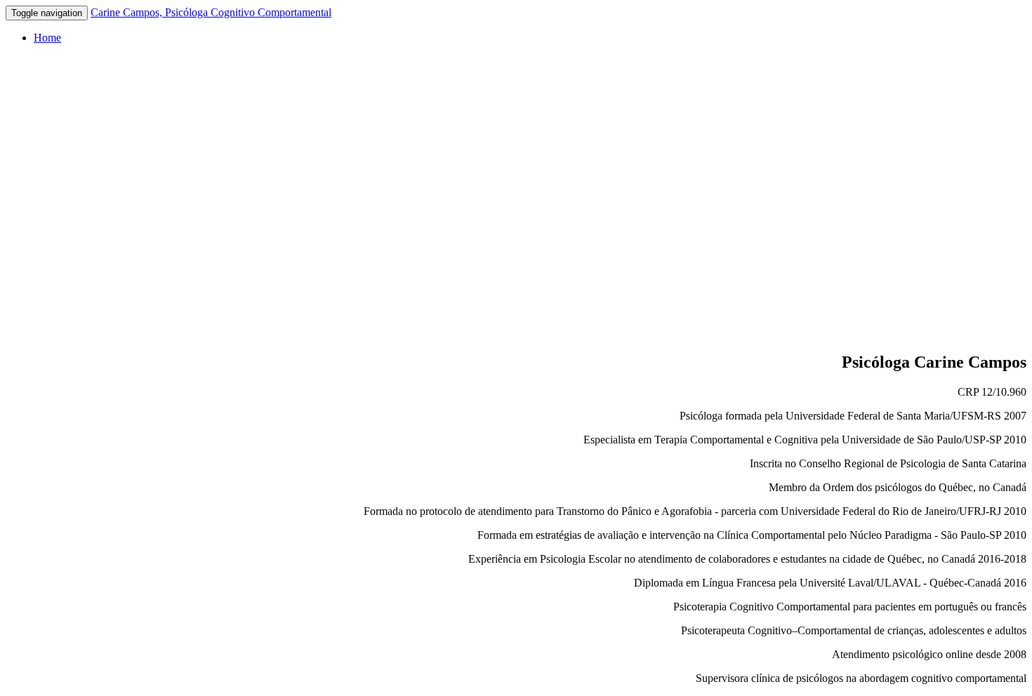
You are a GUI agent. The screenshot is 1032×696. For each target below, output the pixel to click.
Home (47, 38)
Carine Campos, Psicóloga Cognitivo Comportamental (211, 12)
